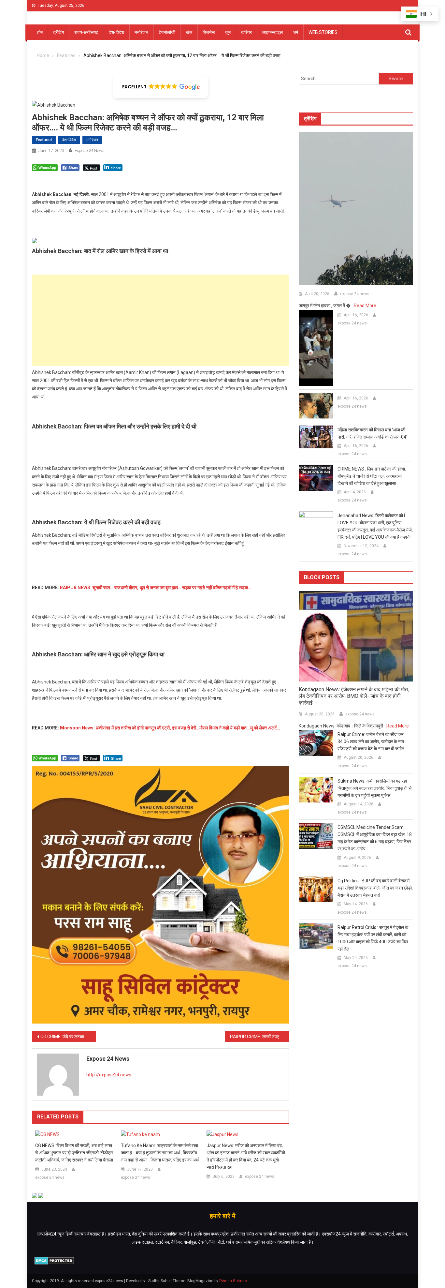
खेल (189, 32)
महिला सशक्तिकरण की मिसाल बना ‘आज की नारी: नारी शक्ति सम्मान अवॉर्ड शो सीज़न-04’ (372, 433)
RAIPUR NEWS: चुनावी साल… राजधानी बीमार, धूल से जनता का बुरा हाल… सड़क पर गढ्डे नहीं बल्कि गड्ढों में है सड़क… (155, 587)
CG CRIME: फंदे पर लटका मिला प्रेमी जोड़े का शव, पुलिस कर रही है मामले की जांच (68, 1036)
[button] (160, 86)
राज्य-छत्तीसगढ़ (86, 32)
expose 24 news (90, 150)
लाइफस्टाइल (272, 32)
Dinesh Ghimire (233, 1281)
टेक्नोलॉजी (167, 32)
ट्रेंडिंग (58, 32)
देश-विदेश (116, 32)
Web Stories (323, 32)
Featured (44, 140)
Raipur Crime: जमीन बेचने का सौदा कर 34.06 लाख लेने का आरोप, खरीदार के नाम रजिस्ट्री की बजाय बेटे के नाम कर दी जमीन (370, 741)
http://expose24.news (108, 1074)
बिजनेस (209, 32)
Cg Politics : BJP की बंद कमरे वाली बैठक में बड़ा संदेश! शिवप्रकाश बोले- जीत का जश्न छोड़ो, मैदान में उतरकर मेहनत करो (375, 888)
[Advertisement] (160, 320)
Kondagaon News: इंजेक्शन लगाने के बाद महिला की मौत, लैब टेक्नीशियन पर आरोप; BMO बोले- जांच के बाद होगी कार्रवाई (354, 696)
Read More (365, 305)
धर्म (295, 32)
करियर (246, 32)
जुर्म (228, 32)
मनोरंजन (141, 32)
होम (40, 32)
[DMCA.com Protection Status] (54, 1260)
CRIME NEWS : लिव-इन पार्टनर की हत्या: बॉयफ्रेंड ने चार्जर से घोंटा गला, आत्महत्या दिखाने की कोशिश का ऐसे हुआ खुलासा (371, 476)
